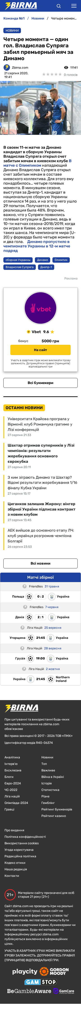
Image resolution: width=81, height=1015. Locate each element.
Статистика (50, 790)
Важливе (48, 770)
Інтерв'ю (11, 764)
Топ (44, 764)
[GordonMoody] (54, 972)
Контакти (11, 876)
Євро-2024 (12, 783)
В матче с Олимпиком (37, 163)
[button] (59, 6)
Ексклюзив (12, 770)
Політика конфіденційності (25, 837)
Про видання (14, 830)
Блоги (9, 777)
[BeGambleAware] (29, 991)
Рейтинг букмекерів (56, 809)
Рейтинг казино (53, 816)
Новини (12, 31)
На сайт (40, 350)
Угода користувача (19, 850)
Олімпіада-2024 (16, 803)
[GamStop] (40, 982)
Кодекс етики (14, 863)
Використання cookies (21, 843)
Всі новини (40, 563)
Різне (45, 796)
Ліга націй (12, 796)
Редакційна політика (20, 856)
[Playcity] (25, 972)
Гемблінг (48, 803)
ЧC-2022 (10, 790)
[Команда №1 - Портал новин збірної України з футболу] (18, 5)
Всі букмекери (40, 383)
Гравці (9, 809)
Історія (46, 783)
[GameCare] (64, 991)
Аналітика (12, 757)
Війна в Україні (52, 777)
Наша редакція (15, 869)
